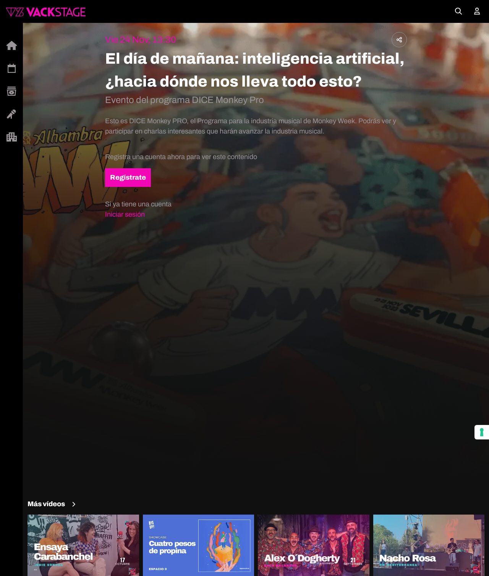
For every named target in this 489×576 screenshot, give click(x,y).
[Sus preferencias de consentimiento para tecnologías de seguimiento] (481, 432)
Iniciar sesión (125, 214)
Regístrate (128, 177)
